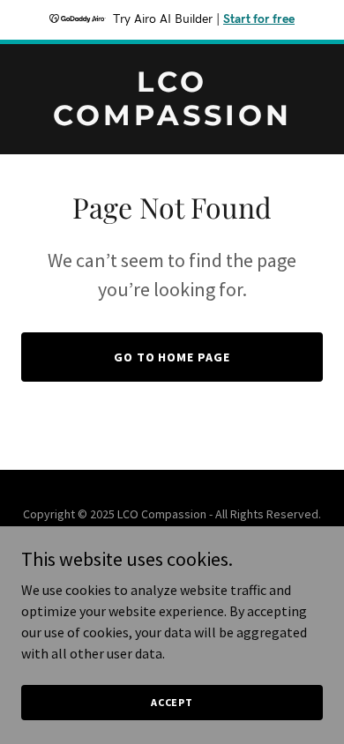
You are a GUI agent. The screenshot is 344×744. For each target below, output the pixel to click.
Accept (172, 702)
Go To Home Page (172, 357)
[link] (172, 120)
